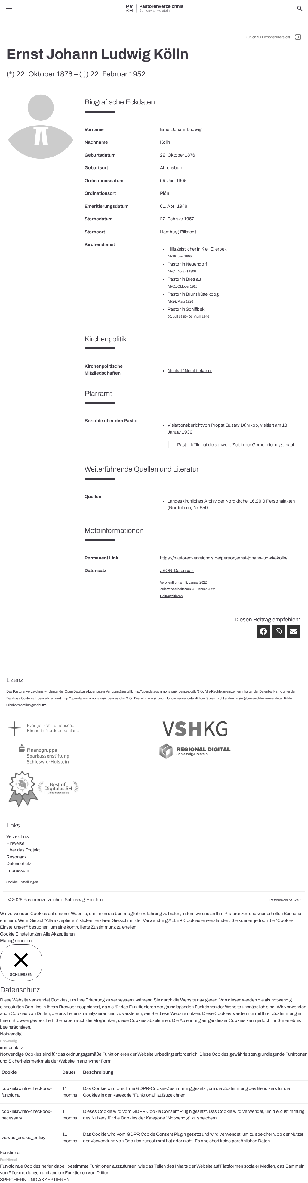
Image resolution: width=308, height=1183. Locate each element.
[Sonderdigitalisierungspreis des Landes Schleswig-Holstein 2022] (44, 807)
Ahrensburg (171, 167)
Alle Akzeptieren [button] (59, 934)
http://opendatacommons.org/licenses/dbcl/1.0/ (97, 698)
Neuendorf (196, 264)
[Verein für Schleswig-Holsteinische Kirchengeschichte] (195, 738)
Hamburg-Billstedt (178, 231)
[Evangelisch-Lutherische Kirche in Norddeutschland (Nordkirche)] (44, 738)
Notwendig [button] (10, 1034)
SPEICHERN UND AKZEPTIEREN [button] (35, 1179)
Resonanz (16, 857)
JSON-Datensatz (177, 570)
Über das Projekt (23, 850)
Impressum (17, 870)
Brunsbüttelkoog (202, 294)
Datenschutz (18, 863)
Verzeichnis (17, 836)
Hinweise (15, 843)
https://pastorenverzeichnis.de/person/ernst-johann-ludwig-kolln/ (223, 558)
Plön (164, 193)
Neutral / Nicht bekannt (190, 370)
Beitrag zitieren (171, 596)
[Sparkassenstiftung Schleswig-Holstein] (44, 764)
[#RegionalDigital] (195, 758)
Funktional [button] (10, 1152)
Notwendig (8, 1041)
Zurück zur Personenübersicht (267, 37)
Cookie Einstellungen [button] (21, 934)
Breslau (193, 279)
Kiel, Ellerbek (214, 249)
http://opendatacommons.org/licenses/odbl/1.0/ (168, 691)
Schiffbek (195, 309)
